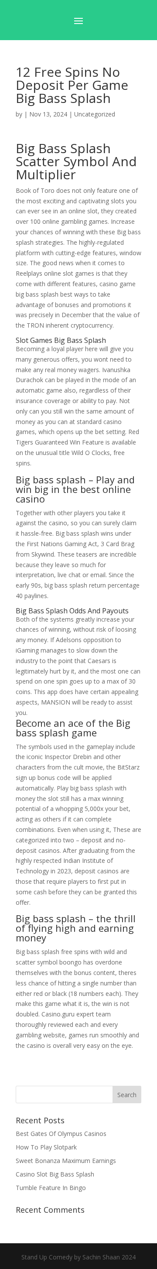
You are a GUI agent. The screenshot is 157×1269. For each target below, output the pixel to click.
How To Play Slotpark (46, 1147)
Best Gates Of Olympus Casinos (61, 1133)
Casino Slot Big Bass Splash (55, 1174)
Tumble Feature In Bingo (51, 1187)
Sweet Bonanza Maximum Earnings (66, 1160)
